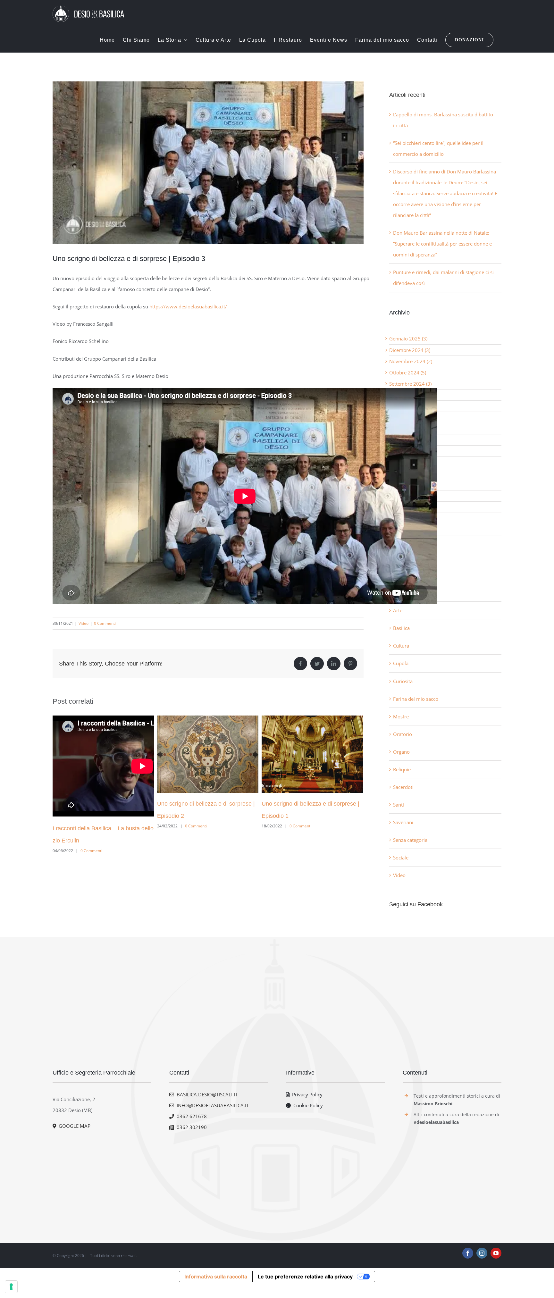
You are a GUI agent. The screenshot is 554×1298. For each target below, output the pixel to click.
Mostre (401, 716)
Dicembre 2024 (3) (409, 350)
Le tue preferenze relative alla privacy (305, 1276)
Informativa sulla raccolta (215, 1276)
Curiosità (403, 681)
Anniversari (405, 593)
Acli (397, 575)
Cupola (400, 663)
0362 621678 (190, 1116)
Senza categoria (410, 840)
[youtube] (496, 1253)
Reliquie (402, 769)
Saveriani (403, 822)
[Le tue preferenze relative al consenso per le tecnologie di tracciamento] (11, 1287)
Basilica (401, 628)
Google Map (73, 1126)
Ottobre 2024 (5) (407, 372)
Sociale (400, 857)
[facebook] (467, 1253)
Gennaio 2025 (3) (408, 338)
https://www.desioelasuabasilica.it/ (188, 306)
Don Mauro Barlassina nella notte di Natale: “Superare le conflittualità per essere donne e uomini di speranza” (442, 244)
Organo (401, 752)
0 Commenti (105, 623)
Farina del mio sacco (415, 699)
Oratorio (402, 734)
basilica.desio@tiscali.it (206, 1094)
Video (83, 623)
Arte (397, 610)
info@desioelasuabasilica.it (211, 1105)
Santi (398, 804)
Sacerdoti (403, 787)
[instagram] (481, 1253)
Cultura (401, 645)
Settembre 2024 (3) (410, 384)
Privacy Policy (306, 1094)
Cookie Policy (307, 1105)
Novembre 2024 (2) (410, 361)
